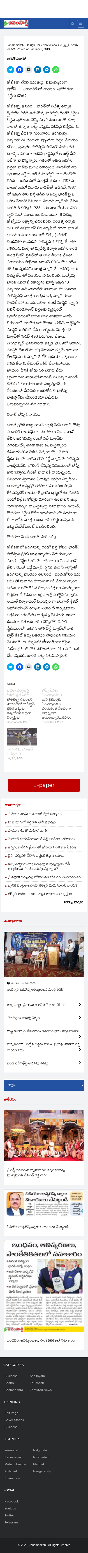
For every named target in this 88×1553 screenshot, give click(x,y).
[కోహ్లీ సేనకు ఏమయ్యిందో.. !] (59, 707)
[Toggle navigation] (80, 24)
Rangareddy (42, 1471)
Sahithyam (37, 1376)
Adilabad (11, 1471)
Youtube (10, 1508)
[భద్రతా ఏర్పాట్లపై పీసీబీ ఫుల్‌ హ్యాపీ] (24, 707)
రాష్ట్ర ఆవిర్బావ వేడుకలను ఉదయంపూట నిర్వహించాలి (43, 1031)
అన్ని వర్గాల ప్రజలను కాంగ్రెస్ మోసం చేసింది (36, 1005)
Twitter (9, 1515)
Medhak (39, 1464)
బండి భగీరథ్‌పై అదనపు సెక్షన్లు (28, 1064)
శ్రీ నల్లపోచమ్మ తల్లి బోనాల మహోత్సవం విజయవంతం (44, 878)
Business (11, 1376)
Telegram (11, 1522)
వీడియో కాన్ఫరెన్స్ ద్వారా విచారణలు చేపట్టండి (38, 1227)
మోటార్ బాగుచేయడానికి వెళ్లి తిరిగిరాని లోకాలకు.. (42, 839)
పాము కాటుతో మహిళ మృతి (27, 831)
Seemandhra (14, 1390)
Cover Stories (14, 1420)
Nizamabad (41, 1457)
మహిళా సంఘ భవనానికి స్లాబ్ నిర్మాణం (35, 814)
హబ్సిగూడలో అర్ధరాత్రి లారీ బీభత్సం (32, 823)
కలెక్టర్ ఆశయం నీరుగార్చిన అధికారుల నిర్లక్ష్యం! (40, 894)
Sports (9, 1383)
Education (37, 1383)
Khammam (12, 1478)
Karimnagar (13, 1457)
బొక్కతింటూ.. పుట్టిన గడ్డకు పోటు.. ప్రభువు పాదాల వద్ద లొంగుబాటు (43, 1048)
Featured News (41, 1390)
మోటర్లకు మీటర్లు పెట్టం (23, 1018)
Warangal (11, 1450)
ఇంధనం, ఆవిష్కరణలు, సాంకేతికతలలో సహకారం (41, 1341)
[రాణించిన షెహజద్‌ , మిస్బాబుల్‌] (22, 736)
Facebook (12, 1501)
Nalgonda (40, 1450)
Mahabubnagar (15, 1464)
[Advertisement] (46, 8)
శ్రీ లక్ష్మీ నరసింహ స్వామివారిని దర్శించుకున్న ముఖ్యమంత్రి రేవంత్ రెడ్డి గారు (36, 1173)
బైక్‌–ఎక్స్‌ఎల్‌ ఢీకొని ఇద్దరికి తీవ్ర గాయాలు (36, 856)
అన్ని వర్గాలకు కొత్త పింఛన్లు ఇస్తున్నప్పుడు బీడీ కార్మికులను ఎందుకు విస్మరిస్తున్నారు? (39, 866)
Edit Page (11, 1413)
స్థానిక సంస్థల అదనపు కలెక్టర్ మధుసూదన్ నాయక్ (43, 886)
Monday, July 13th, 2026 (23, 984)
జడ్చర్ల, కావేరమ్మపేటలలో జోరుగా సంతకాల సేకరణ (42, 848)
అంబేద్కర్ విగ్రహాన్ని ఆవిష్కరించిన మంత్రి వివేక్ (35, 990)
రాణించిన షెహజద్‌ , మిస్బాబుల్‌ (21, 752)
